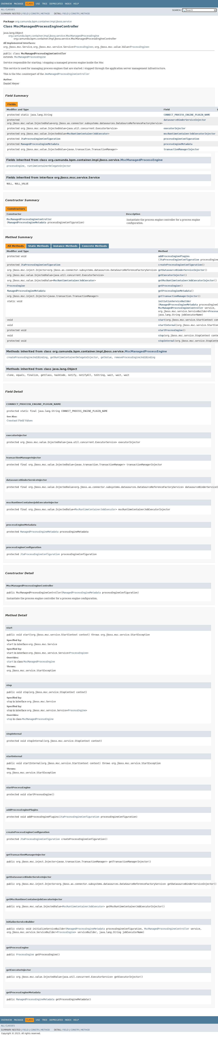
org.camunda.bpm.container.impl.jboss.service (43, 21)
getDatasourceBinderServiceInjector (181, 270)
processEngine (15, 166)
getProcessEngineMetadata (174, 290)
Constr (34, 13)
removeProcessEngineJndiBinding (134, 357)
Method (45, 13)
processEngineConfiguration (181, 138)
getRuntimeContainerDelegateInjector (74, 357)
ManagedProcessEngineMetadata (40, 144)
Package (18, 4)
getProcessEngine (169, 285)
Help (76, 4)
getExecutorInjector (171, 275)
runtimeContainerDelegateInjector (49, 166)
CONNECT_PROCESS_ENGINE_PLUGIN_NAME (187, 114)
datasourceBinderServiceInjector (185, 119)
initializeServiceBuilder (174, 301)
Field (25, 13)
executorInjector (174, 128)
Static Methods (38, 246)
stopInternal (166, 340)
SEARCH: (176, 10)
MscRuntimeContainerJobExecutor (87, 133)
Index (68, 4)
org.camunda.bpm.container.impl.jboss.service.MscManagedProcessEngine (54, 35)
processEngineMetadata (178, 144)
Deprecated (56, 4)
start (161, 319)
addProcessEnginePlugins (174, 256)
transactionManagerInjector (181, 149)
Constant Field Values (20, 420)
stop (161, 335)
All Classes (8, 9)
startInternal (167, 325)
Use (38, 4)
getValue (106, 357)
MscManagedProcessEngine (30, 57)
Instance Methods (65, 246)
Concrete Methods (94, 246)
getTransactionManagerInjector (178, 296)
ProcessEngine (83, 47)
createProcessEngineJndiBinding (27, 357)
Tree (44, 4)
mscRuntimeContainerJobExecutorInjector (189, 133)
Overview (6, 4)
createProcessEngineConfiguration (180, 264)
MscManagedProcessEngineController (29, 219)
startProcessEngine (170, 330)
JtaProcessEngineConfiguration (40, 138)
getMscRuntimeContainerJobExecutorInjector (186, 280)
